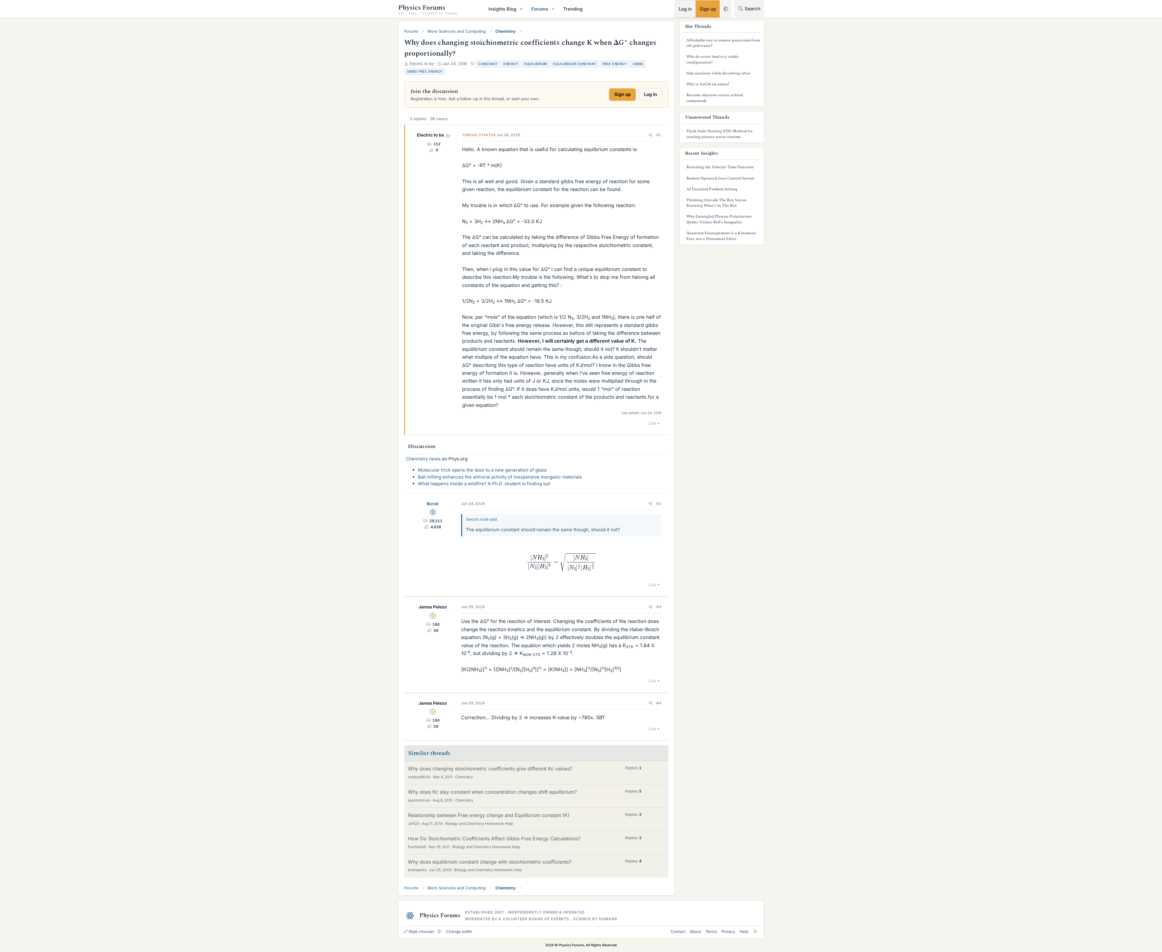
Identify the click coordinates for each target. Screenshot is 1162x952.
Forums (539, 9)
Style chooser (421, 931)
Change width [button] (459, 931)
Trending (573, 9)
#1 (658, 135)
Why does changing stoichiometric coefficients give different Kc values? (490, 769)
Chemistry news (423, 459)
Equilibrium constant (574, 64)
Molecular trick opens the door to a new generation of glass (482, 470)
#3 (658, 606)
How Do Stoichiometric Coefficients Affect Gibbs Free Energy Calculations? (494, 838)
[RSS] (755, 931)
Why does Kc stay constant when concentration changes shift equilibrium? (492, 792)
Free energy (614, 64)
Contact (678, 931)
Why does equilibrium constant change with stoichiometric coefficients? (489, 862)
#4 (658, 703)
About (695, 931)
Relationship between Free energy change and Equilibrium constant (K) (489, 815)
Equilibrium (535, 64)
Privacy (728, 931)
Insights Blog (502, 9)
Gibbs (638, 64)
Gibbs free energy (425, 71)
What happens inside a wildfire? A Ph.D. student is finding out (484, 483)
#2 (658, 503)
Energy (511, 64)
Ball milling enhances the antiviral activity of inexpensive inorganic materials (500, 477)
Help (744, 931)
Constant (487, 64)
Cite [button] (652, 423)
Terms (711, 931)
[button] (521, 9)
